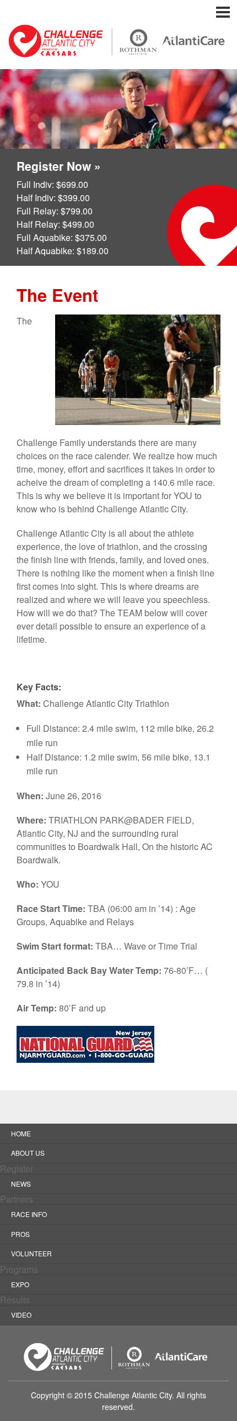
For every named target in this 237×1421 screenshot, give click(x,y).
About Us (28, 1152)
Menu (118, 12)
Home (21, 1133)
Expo (20, 1284)
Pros (20, 1234)
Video (21, 1314)
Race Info (29, 1214)
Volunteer (31, 1253)
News (21, 1183)
